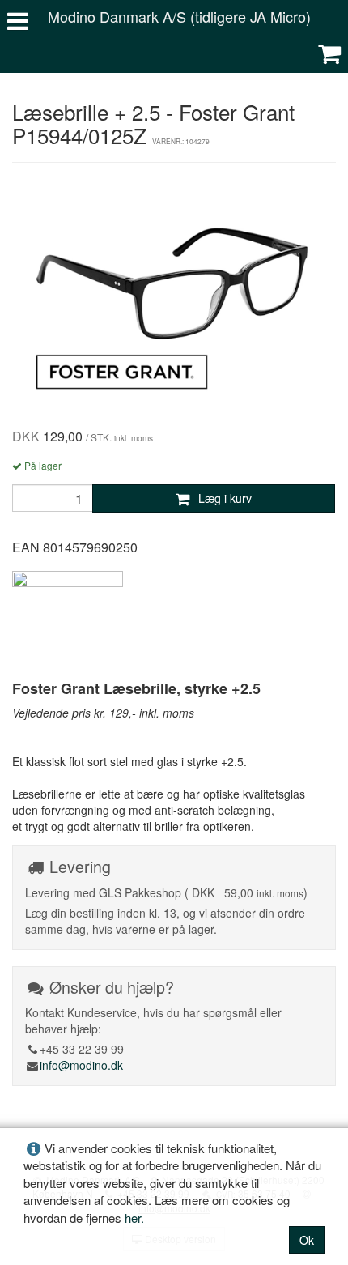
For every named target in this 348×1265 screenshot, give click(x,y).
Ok (306, 1240)
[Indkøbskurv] (329, 52)
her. (134, 1217)
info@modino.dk (81, 1065)
